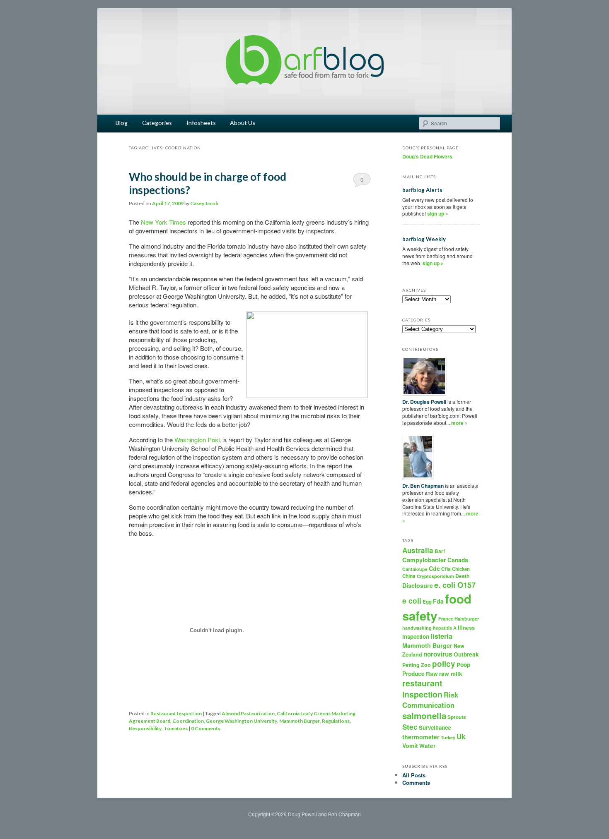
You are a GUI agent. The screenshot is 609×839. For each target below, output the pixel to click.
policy (443, 663)
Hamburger (466, 619)
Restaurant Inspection (176, 713)
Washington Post (197, 439)
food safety (436, 607)
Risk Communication (430, 700)
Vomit (410, 745)
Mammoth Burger (299, 721)
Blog (122, 122)
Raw (432, 674)
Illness (466, 627)
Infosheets (201, 122)
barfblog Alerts (422, 190)
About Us (242, 122)
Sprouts (456, 717)
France (445, 619)
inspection (415, 636)
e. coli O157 (455, 584)
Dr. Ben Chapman (423, 485)
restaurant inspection (422, 688)
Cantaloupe (415, 569)
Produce (413, 673)
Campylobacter (424, 560)
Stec (410, 727)
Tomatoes (176, 728)
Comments (416, 782)
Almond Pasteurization (248, 713)
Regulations (336, 721)
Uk (461, 736)
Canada (457, 560)
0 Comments (362, 181)
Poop (463, 664)
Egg (427, 601)
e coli (411, 600)
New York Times (163, 222)
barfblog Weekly (424, 239)
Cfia (446, 569)
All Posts (413, 775)
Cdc (434, 568)
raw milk (450, 674)
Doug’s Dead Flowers (427, 156)
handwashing (417, 628)
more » (459, 423)
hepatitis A (445, 628)
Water (427, 746)
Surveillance (435, 727)
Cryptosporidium (435, 576)
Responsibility (145, 728)
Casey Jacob (204, 203)
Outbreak (466, 654)
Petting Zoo (416, 665)
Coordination (188, 721)
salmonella (424, 716)
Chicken (461, 569)
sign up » (437, 213)
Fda (438, 601)
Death (462, 576)
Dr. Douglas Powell (424, 401)
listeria (441, 636)
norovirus (437, 654)
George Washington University (241, 721)
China (409, 576)
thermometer (421, 737)
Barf (440, 551)
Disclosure (417, 585)
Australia (417, 550)
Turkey (448, 737)
